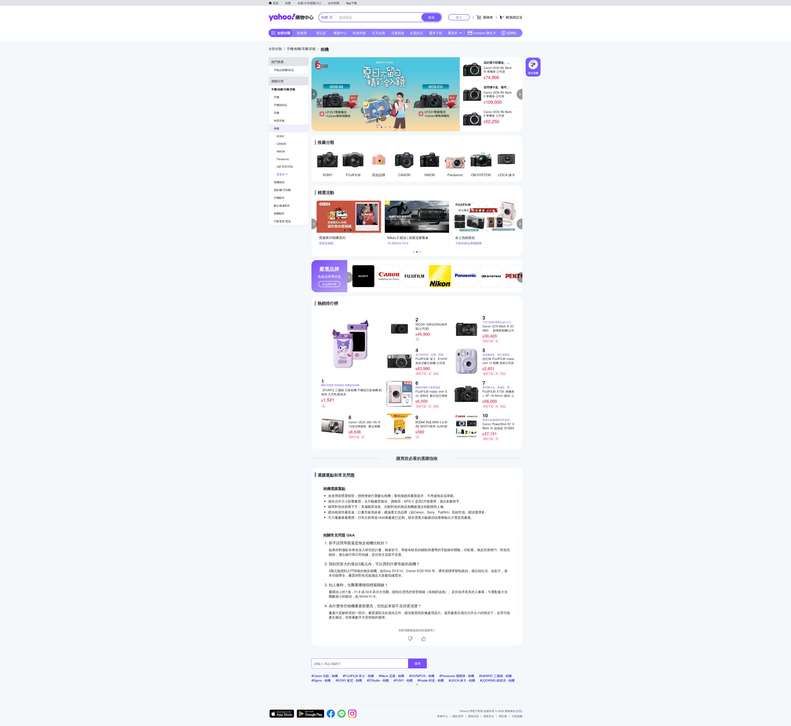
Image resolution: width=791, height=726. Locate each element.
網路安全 (488, 716)
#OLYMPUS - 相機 (421, 676)
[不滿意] (410, 638)
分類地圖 (517, 716)
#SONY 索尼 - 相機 (349, 680)
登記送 (321, 32)
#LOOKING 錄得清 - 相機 (497, 680)
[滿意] (423, 638)
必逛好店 (416, 32)
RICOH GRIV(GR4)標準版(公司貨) (431, 326)
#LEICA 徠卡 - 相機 (462, 680)
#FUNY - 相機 (403, 680)
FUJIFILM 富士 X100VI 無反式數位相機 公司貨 (431, 361)
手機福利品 (280, 105)
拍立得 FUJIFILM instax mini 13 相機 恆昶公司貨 (498, 361)
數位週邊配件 (282, 205)
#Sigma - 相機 (321, 680)
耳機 (276, 113)
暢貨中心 (340, 32)
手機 (276, 97)
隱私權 (503, 716)
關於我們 (458, 716)
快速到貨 (359, 32)
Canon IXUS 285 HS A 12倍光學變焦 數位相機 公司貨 (364, 424)
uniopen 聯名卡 (484, 32)
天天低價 (378, 32)
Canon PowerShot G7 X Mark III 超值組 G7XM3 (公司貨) (498, 426)
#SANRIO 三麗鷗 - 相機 (495, 676)
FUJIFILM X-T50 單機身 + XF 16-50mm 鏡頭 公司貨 (498, 393)
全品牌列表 (329, 284)
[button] (314, 94)
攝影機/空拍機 (282, 190)
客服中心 (442, 716)
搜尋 (417, 663)
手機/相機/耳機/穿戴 (283, 89)
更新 (519, 711)
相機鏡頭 (279, 182)
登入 (459, 17)
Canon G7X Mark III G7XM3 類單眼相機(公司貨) (498, 328)
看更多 (453, 32)
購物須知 (473, 716)
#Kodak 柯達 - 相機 (431, 680)
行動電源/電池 (282, 221)
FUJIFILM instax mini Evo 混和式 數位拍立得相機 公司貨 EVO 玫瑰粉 (431, 393)
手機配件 (279, 198)
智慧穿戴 (279, 120)
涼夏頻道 (397, 32)
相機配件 (279, 213)
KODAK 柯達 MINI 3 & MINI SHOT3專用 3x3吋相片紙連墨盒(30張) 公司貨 (431, 424)
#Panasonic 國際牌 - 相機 (456, 676)
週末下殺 (435, 32)
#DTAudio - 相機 (378, 680)
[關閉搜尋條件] (331, 17)
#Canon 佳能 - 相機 (324, 676)
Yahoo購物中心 (291, 17)
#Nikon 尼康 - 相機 (391, 676)
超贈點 (512, 32)
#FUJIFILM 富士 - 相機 (358, 676)
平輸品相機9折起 (284, 70)
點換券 (302, 32)
